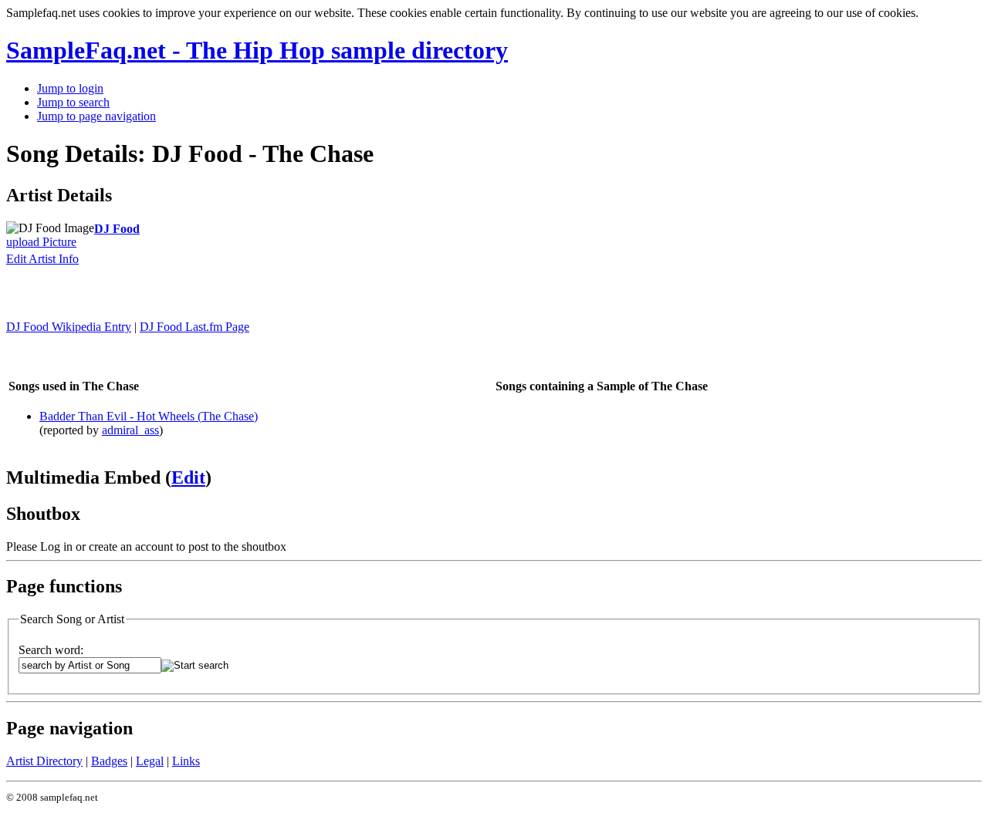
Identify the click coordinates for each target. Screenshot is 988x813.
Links (186, 760)
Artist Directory (44, 760)
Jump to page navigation (96, 116)
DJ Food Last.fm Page (194, 326)
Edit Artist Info (42, 258)
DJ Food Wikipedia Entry (68, 326)
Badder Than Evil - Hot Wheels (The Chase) (148, 416)
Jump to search (73, 102)
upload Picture (41, 241)
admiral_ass (130, 430)
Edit (188, 477)
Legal (150, 760)
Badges (109, 760)
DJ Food (117, 228)
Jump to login (70, 88)
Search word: (51, 649)
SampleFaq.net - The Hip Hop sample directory (257, 50)
